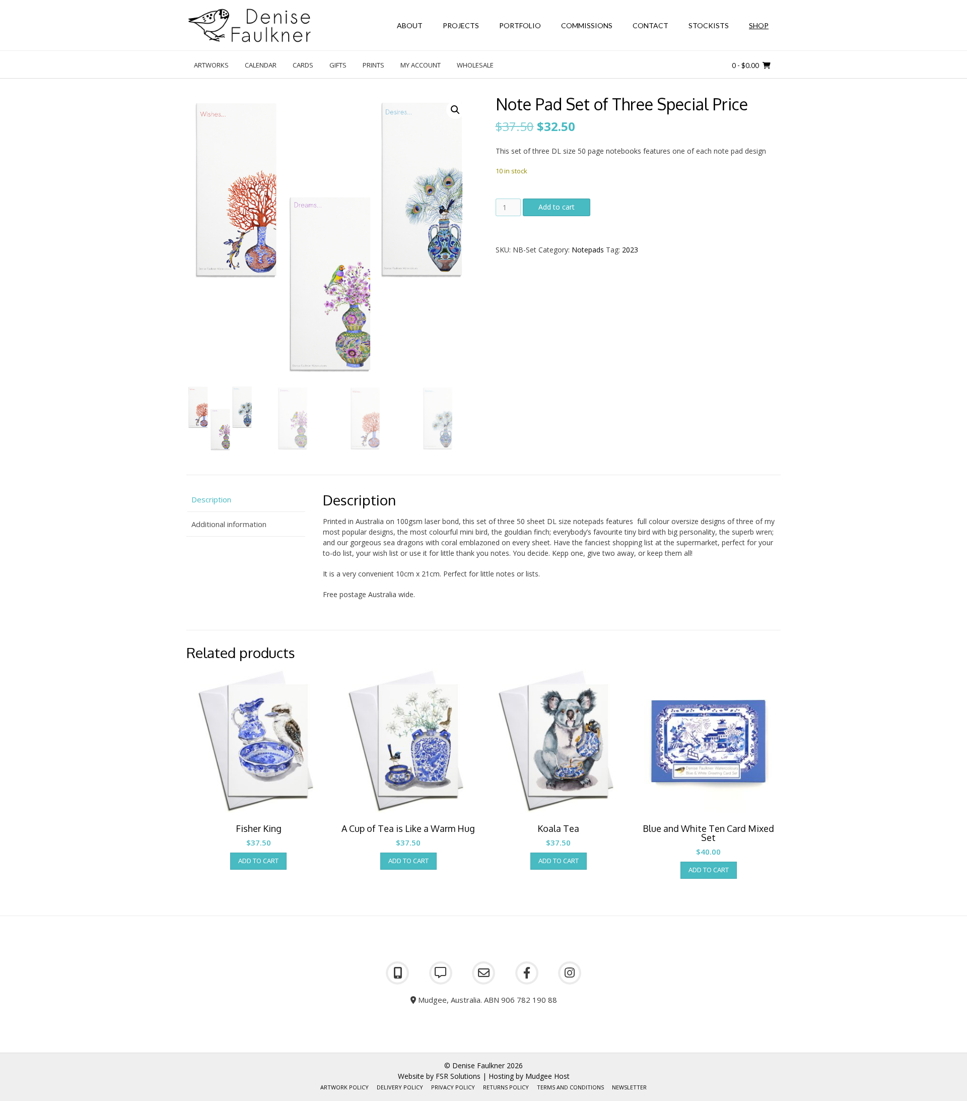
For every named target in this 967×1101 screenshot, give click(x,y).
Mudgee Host (547, 1076)
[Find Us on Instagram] (569, 973)
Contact (650, 25)
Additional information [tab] (228, 524)
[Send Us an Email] (483, 973)
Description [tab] (211, 499)
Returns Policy (506, 1087)
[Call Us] (397, 973)
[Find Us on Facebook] (526, 973)
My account (420, 65)
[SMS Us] (440, 973)
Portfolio (520, 25)
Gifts (338, 65)
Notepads (588, 249)
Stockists (708, 25)
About (410, 25)
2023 (630, 249)
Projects (461, 25)
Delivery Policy (400, 1087)
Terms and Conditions (570, 1087)
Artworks (211, 65)
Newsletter (629, 1087)
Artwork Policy (344, 1087)
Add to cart (556, 207)
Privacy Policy (453, 1087)
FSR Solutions (458, 1076)
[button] (455, 110)
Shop (759, 25)
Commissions (586, 25)
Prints (373, 65)
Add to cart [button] (258, 860)
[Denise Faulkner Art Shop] (249, 25)
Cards (303, 65)
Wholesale (475, 65)
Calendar (261, 65)
